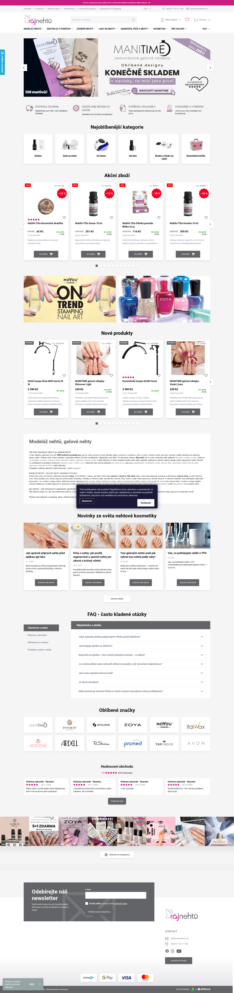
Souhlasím (146, 502)
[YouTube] (179, 951)
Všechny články (116, 599)
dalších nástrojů (160, 481)
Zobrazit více (117, 801)
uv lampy (106, 484)
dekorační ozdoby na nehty (185, 458)
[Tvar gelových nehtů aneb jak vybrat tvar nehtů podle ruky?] (140, 535)
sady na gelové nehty (93, 484)
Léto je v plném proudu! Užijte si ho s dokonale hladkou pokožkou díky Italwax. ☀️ (116, 3)
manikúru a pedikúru (127, 455)
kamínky (87, 460)
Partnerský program (87, 9)
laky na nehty (193, 463)
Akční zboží (117, 175)
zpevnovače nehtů (179, 463)
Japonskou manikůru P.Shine (40, 465)
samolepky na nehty (38, 460)
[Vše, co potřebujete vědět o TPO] (188, 535)
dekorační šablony (68, 460)
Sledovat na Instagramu (119, 855)
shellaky (172, 455)
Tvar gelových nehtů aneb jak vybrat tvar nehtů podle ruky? (138, 554)
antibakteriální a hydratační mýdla (146, 463)
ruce (123, 463)
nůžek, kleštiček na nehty (106, 481)
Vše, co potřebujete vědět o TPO (187, 553)
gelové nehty (87, 455)
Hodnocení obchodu (117, 766)
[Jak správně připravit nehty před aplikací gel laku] (46, 535)
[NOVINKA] (46, 359)
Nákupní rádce (54, 9)
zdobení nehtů (154, 455)
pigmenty (79, 460)
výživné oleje (166, 463)
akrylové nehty (99, 455)
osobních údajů (120, 903)
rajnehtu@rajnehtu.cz (179, 938)
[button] (28, 67)
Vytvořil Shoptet (182, 989)
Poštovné (39, 9)
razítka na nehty (53, 460)
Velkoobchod (69, 9)
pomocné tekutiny (160, 484)
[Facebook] (167, 951)
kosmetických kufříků (131, 481)
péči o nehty (142, 455)
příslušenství (179, 484)
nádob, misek (146, 481)
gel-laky (134, 484)
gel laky (164, 455)
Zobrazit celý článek (46, 582)
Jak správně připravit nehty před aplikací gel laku (45, 554)
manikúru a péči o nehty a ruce (72, 463)
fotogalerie (77, 468)
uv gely (113, 484)
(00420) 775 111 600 (179, 944)
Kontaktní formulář (179, 961)
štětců (119, 481)
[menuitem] (34, 29)
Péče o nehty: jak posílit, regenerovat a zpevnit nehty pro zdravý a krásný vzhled (92, 556)
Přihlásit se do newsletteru (99, 912)
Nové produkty (117, 333)
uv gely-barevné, (123, 484)
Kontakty (27, 9)
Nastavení (87, 501)
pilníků (85, 481)
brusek (92, 481)
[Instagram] (172, 951)
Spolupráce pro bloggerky (110, 9)
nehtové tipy (147, 484)
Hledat (133, 20)
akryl (140, 484)
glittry (94, 460)
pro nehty (115, 463)
